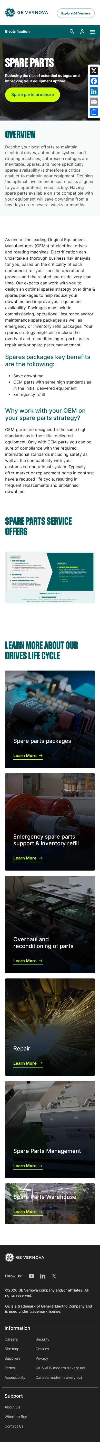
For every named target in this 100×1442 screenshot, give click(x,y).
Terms (10, 1368)
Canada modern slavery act (59, 1377)
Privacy (42, 1358)
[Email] (94, 102)
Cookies (42, 1349)
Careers (11, 1339)
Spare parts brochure (32, 94)
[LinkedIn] (94, 91)
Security (42, 1339)
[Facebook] (94, 81)
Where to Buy (16, 1417)
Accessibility (15, 1377)
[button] (72, 31)
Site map (12, 1349)
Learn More (25, 755)
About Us (12, 1407)
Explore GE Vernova (76, 13)
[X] (94, 71)
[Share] (94, 112)
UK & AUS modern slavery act (60, 1368)
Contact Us (14, 1426)
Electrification (17, 31)
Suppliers (12, 1358)
